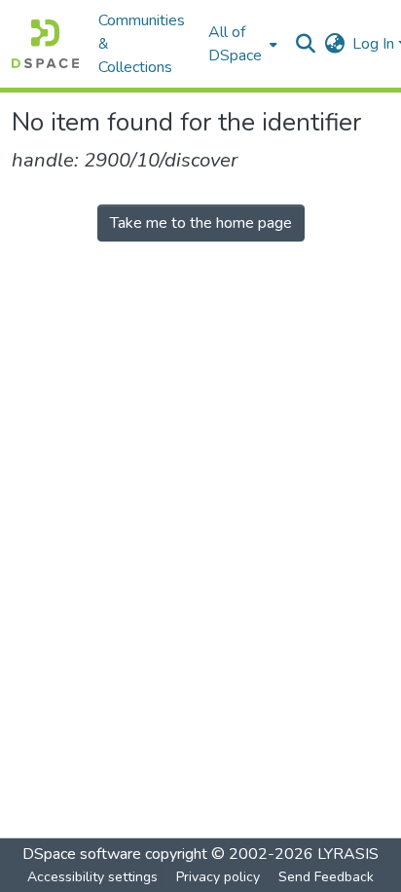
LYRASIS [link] (348, 854)
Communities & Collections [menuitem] (141, 44)
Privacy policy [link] (218, 877)
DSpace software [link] (81, 854)
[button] (45, 43)
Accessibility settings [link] (92, 877)
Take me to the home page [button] (201, 223)
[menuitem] (240, 44)
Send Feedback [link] (326, 877)
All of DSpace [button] (235, 43)
